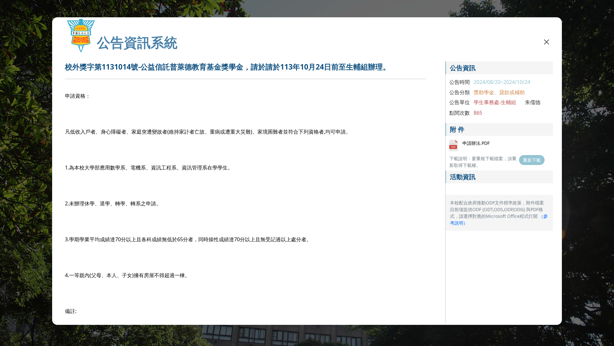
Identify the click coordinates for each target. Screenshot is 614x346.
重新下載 (532, 160)
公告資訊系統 (137, 42)
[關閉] (546, 41)
